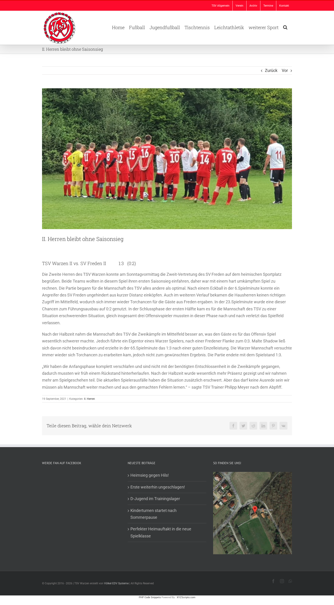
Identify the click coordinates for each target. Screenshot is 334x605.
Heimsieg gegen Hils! (149, 475)
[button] (285, 27)
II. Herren (89, 398)
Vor (285, 70)
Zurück (271, 70)
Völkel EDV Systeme (116, 583)
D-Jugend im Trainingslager (155, 498)
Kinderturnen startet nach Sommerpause (153, 514)
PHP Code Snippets (150, 597)
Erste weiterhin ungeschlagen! (157, 487)
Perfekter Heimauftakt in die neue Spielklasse (160, 532)
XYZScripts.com (186, 597)
